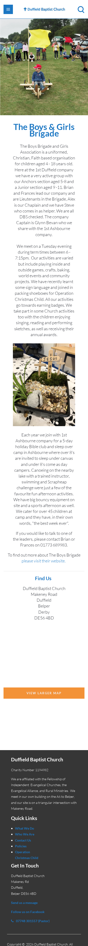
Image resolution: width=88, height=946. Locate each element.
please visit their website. (44, 560)
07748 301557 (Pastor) (33, 921)
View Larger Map (44, 693)
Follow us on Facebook (28, 912)
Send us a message (24, 903)
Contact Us (23, 840)
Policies (21, 846)
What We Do (24, 828)
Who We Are (24, 834)
